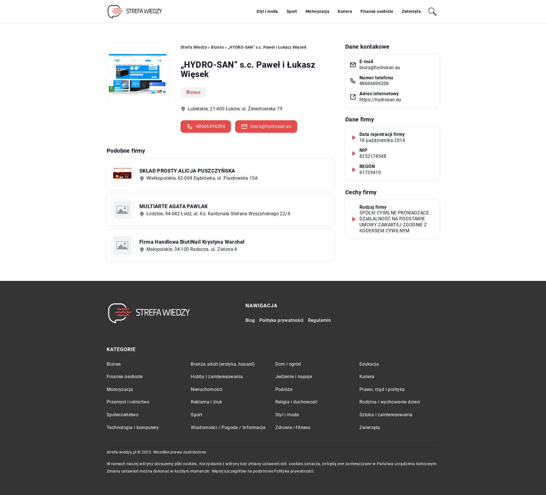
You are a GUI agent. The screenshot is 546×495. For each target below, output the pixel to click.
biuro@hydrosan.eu (271, 126)
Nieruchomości (206, 389)
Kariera (345, 11)
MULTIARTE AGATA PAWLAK (173, 206)
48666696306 (210, 126)
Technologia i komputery (133, 427)
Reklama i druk (206, 402)
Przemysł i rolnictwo (128, 402)
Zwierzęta (411, 11)
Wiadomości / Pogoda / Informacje (228, 427)
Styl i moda (267, 11)
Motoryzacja (317, 11)
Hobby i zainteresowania (217, 376)
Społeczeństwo (122, 414)
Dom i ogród (288, 364)
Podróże (284, 389)
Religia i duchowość (296, 402)
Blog (250, 320)
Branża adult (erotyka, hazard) (223, 364)
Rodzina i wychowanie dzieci (389, 402)
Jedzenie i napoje (293, 376)
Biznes (193, 92)
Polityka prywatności (281, 320)
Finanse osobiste (377, 11)
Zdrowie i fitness (293, 427)
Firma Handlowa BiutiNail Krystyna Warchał (192, 242)
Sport (292, 11)
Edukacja (369, 364)
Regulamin (319, 320)
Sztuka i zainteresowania (386, 414)
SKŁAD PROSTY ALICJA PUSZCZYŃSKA (187, 171)
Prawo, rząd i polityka (382, 389)
